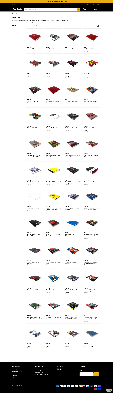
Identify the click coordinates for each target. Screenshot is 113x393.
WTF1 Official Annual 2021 (70, 262)
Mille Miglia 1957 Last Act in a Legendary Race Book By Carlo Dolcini (91, 319)
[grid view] (98, 26)
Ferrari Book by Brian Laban (71, 48)
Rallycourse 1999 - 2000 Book (90, 101)
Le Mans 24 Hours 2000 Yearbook (53, 317)
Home (13, 13)
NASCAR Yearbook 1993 (70, 345)
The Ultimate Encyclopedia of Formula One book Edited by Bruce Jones (91, 263)
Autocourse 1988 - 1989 (32, 75)
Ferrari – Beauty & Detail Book (52, 101)
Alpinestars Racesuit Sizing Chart (41, 374)
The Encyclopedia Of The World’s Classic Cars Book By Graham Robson (91, 129)
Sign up (96, 374)
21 (65, 354)
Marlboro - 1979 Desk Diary (33, 48)
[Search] (78, 9)
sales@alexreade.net (16, 377)
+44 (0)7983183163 (18, 368)
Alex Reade (48, 51)
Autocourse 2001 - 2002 (51, 75)
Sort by (27, 25)
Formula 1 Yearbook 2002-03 (33, 289)
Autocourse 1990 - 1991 (32, 127)
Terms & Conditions (39, 370)
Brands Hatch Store (39, 372)
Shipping (14, 4)
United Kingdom (95, 4)
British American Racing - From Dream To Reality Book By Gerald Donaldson (72, 291)
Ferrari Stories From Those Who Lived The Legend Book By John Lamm (91, 236)
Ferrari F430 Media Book (32, 101)
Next (69, 354)
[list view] (100, 26)
